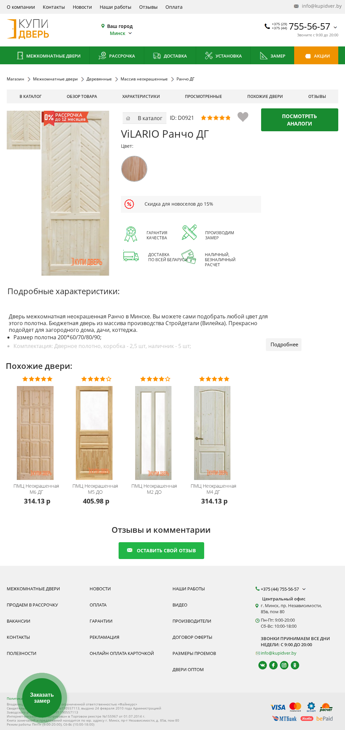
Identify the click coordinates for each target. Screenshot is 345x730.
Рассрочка (121, 56)
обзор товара (82, 96)
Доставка (175, 56)
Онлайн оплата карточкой (122, 653)
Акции (321, 56)
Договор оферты (192, 637)
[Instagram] (281, 665)
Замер (277, 56)
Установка (228, 56)
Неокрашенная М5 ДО (95, 489)
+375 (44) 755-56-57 (280, 589)
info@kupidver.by (319, 6)
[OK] (292, 665)
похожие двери (265, 96)
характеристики (141, 96)
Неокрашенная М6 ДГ (36, 489)
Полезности (21, 653)
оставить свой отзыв (166, 550)
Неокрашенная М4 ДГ (213, 489)
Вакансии (18, 621)
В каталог (30, 96)
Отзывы (148, 7)
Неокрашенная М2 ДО (154, 489)
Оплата (174, 7)
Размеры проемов (194, 653)
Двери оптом (188, 669)
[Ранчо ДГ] (26, 130)
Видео (179, 605)
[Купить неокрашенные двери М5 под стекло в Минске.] (96, 428)
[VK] (259, 665)
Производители (191, 621)
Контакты (54, 7)
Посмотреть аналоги (299, 120)
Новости (82, 7)
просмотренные (203, 96)
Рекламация (104, 637)
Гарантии (101, 621)
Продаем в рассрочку (32, 605)
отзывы (317, 96)
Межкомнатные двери (53, 56)
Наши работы (115, 7)
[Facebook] (270, 665)
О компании (21, 7)
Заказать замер (42, 698)
